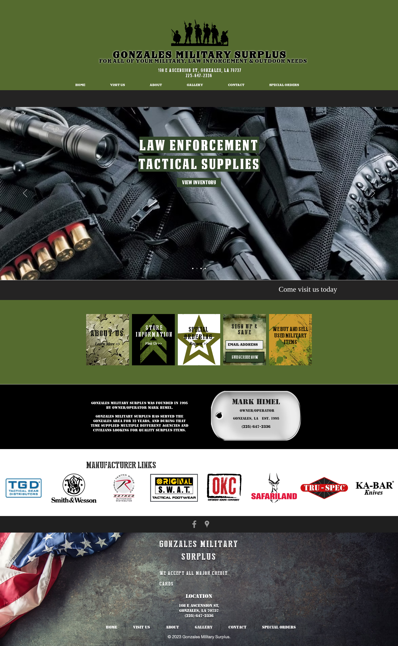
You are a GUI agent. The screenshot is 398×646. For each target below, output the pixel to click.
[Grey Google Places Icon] (207, 524)
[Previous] (25, 193)
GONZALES (144, 55)
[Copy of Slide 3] (205, 268)
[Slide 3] (201, 268)
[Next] (373, 193)
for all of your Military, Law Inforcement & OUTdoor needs (203, 61)
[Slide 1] (192, 268)
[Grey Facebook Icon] (194, 524)
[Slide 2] (197, 268)
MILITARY (205, 55)
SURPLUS (260, 55)
